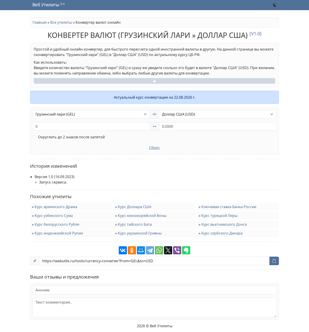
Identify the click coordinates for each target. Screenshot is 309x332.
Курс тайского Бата (135, 224)
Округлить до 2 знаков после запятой (71, 137)
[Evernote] (186, 250)
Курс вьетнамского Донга (224, 224)
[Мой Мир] (141, 250)
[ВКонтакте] (123, 250)
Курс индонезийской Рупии (59, 233)
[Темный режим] (275, 5)
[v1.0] (255, 33)
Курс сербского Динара (222, 233)
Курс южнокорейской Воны (142, 215)
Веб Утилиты (45, 5)
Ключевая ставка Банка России (228, 206)
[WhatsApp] (159, 250)
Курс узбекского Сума (54, 215)
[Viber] (177, 250)
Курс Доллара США (134, 206)
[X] (168, 250)
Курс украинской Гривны (140, 233)
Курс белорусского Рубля (57, 224)
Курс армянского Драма (56, 206)
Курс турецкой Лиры (219, 215)
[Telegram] (150, 250)
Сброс (154, 147)
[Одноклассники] (132, 250)
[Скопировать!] (274, 261)
